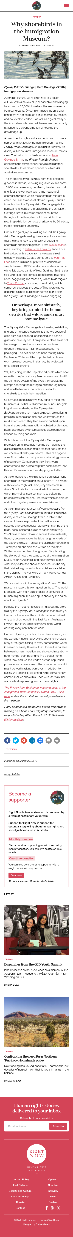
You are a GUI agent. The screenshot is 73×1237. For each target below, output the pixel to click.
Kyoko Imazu (57, 244)
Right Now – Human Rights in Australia (36, 5)
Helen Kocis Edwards (38, 249)
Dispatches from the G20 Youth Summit (33, 964)
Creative (53, 1185)
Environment (11, 749)
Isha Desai (13, 985)
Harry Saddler (31, 45)
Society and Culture (20, 1190)
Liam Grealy (14, 1081)
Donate (20, 1202)
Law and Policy (20, 1179)
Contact (20, 1207)
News (53, 1196)
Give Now (16, 875)
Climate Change (20, 1196)
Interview (53, 1190)
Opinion (9, 959)
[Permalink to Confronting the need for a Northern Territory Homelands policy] (36, 1023)
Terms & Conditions (49, 1220)
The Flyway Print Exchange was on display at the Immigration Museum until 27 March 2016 (35, 689)
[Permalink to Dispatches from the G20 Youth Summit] (36, 931)
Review (37, 17)
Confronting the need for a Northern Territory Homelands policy (30, 1058)
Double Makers (43, 1224)
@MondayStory (13, 719)
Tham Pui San (15, 283)
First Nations (20, 1185)
